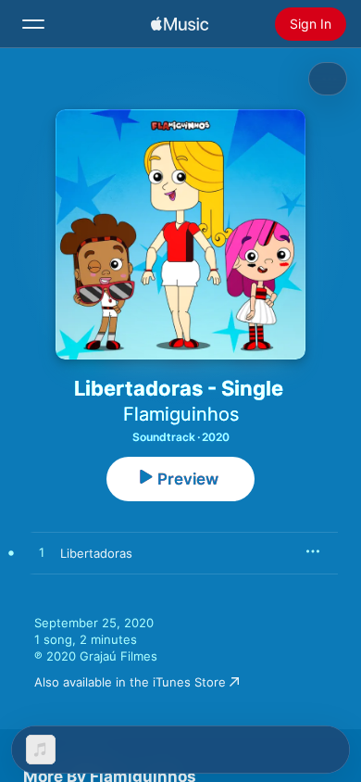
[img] (179, 24)
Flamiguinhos (181, 414)
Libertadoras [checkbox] (96, 553)
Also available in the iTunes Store (130, 682)
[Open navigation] (33, 24)
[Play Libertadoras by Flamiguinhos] (41, 553)
